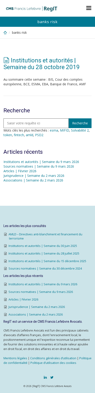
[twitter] (52, 377)
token (7, 135)
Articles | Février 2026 (19, 171)
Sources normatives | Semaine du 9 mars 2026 (38, 166)
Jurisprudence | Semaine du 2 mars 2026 (33, 175)
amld (29, 135)
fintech (19, 135)
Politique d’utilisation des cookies (53, 363)
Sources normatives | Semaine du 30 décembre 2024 (45, 268)
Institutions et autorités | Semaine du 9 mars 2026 (41, 162)
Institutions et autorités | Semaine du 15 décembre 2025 (47, 261)
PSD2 (39, 135)
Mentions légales (15, 358)
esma (54, 130)
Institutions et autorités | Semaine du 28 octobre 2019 (41, 64)
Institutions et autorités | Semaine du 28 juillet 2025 (44, 253)
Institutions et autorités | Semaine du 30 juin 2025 (43, 246)
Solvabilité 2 (80, 130)
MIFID (64, 130)
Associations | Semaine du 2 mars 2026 (33, 180)
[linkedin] (45, 377)
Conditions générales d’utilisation (53, 358)
